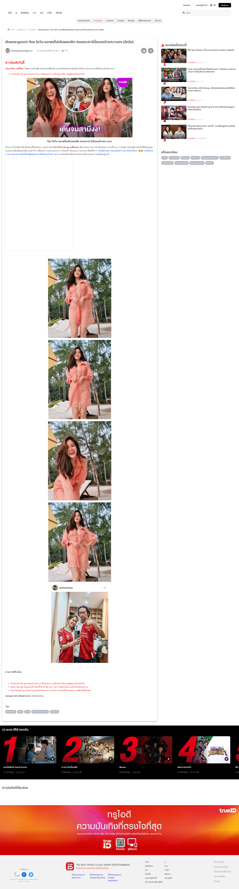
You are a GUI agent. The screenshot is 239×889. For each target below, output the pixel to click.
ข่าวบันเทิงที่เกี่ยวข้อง (15, 787)
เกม (41, 12)
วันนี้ (10, 12)
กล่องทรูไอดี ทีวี (201, 5)
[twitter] (31, 874)
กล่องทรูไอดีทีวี (151, 878)
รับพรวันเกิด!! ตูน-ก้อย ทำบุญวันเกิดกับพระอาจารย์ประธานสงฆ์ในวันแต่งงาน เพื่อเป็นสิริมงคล (50, 690)
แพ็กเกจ (168, 874)
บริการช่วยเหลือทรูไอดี (154, 882)
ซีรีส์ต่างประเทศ (145, 20)
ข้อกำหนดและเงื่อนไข (221, 867)
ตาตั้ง (49, 12)
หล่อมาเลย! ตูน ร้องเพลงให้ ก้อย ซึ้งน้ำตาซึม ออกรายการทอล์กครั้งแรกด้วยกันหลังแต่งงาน (49, 687)
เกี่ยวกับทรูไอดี (219, 862)
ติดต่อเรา (217, 881)
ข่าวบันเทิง (98, 20)
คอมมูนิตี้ (168, 878)
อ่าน (34, 12)
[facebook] (24, 874)
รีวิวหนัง (131, 20)
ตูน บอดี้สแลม (73, 147)
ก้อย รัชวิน (57, 147)
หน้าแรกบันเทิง (84, 20)
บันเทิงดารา (21, 29)
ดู (16, 12)
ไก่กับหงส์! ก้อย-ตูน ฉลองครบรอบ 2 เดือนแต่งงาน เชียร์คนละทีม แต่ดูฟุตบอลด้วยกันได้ (47, 74)
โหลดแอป (186, 5)
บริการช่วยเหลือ (219, 876)
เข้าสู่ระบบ (224, 5)
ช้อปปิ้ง (148, 874)
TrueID (15, 5)
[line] (17, 874)
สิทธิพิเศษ (25, 12)
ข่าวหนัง (120, 20)
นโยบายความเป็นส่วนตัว (222, 871)
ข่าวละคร (109, 20)
